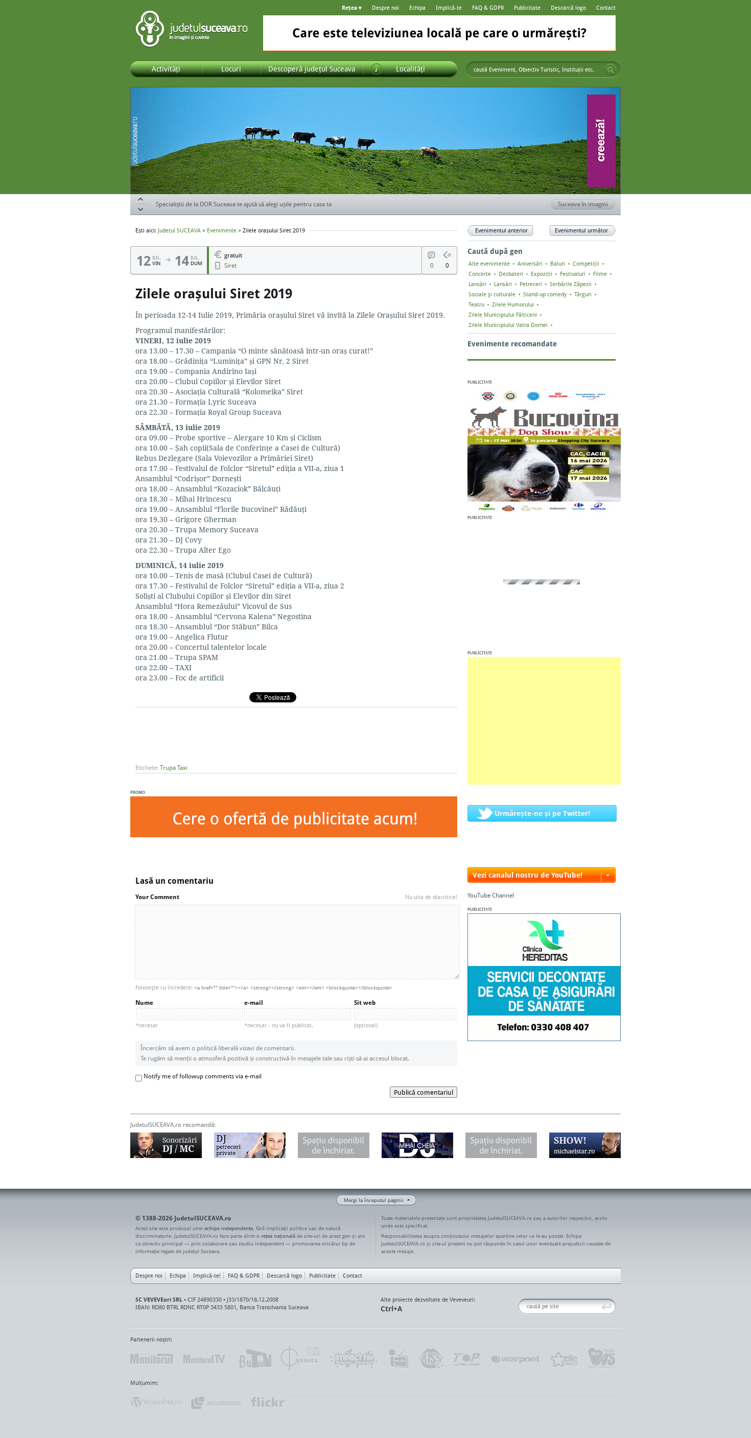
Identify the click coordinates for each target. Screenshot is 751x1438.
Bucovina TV (254, 1359)
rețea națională (278, 1236)
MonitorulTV (205, 1359)
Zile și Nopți (563, 1359)
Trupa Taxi (173, 767)
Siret (230, 265)
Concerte (479, 273)
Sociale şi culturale (491, 294)
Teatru (476, 304)
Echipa (417, 7)
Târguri (583, 294)
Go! (610, 69)
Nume (146, 1014)
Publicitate (527, 7)
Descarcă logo (568, 7)
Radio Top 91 (467, 1359)
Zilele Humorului (513, 304)
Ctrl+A (391, 1308)
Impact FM (354, 1359)
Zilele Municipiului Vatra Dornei (508, 324)
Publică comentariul (423, 1092)
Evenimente (222, 230)
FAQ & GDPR (488, 7)
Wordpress (155, 1402)
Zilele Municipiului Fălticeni (502, 314)
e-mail (278, 1014)
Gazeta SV (300, 1359)
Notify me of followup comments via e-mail (203, 1076)
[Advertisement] (544, 721)
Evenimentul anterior (501, 230)
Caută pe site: (522, 1306)
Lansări (477, 284)
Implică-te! (207, 1275)
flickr (268, 1402)
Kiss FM (430, 1359)
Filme (600, 273)
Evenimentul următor (581, 230)
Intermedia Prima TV (398, 1359)
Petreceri (531, 284)
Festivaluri (572, 273)
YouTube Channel (490, 895)
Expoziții (541, 273)
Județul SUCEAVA (191, 30)
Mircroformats (216, 1402)
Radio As (601, 1359)
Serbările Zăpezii (571, 284)
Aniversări (530, 263)
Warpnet (515, 1359)
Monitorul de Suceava (151, 1359)
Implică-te (449, 7)
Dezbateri (511, 273)
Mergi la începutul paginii (374, 1200)
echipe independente (228, 1228)
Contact (606, 7)
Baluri (557, 263)
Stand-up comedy (545, 294)
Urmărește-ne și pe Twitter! (542, 813)
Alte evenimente (489, 263)
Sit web (366, 1014)
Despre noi (385, 7)
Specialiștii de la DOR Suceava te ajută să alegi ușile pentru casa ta (244, 204)
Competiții (586, 263)
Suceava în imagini (583, 204)
